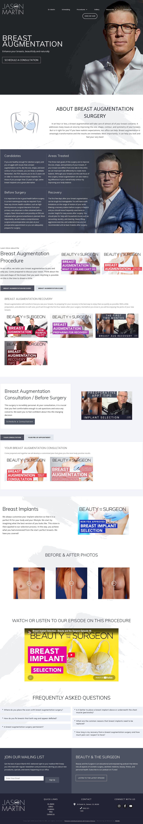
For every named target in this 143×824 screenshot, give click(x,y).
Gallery (50, 806)
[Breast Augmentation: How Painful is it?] (26, 326)
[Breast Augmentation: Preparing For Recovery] (71, 326)
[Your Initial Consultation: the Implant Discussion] (71, 469)
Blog (50, 812)
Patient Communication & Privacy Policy (80, 821)
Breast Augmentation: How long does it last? (122, 263)
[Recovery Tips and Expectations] (26, 353)
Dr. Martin (50, 804)
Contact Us (51, 814)
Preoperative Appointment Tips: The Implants (107, 406)
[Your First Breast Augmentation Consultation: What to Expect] (26, 469)
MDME (117, 821)
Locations (50, 809)
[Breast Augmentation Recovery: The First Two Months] (117, 326)
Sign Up (52, 780)
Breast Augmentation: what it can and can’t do (79, 263)
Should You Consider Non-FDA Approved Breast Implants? (103, 521)
